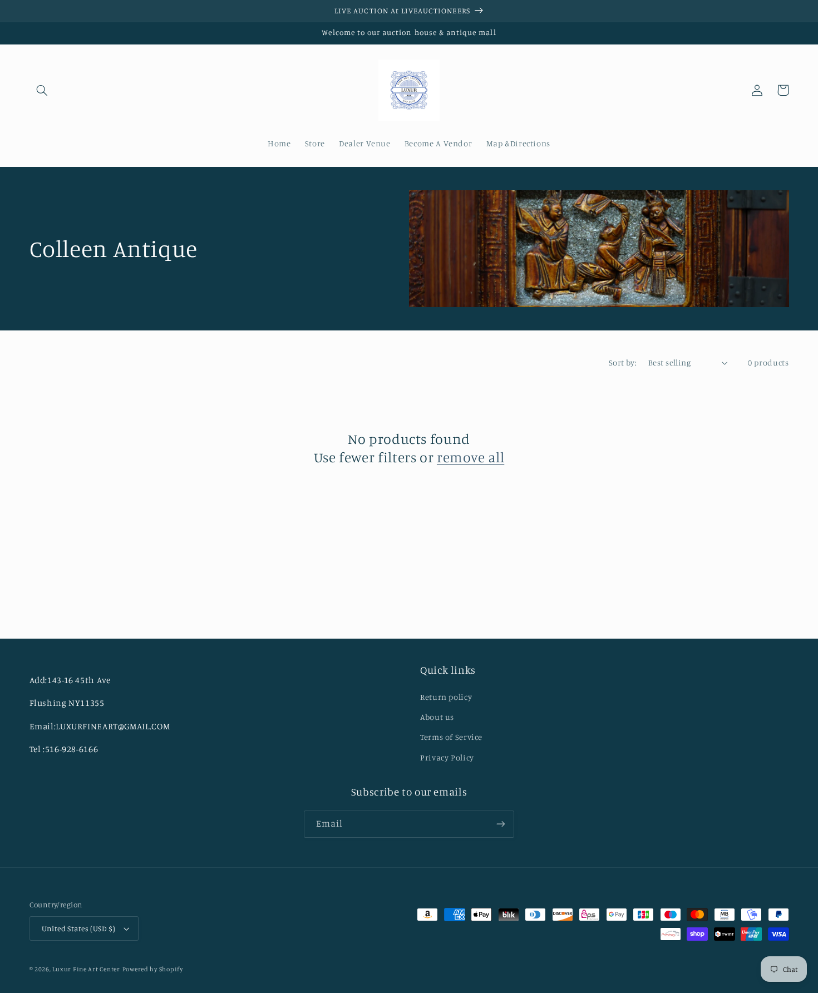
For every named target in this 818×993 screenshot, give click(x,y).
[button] (42, 90)
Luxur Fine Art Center (86, 969)
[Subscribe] (501, 824)
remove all (470, 457)
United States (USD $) (79, 928)
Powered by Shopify (152, 969)
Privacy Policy (447, 757)
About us (437, 717)
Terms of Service (451, 737)
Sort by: (623, 362)
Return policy (446, 696)
